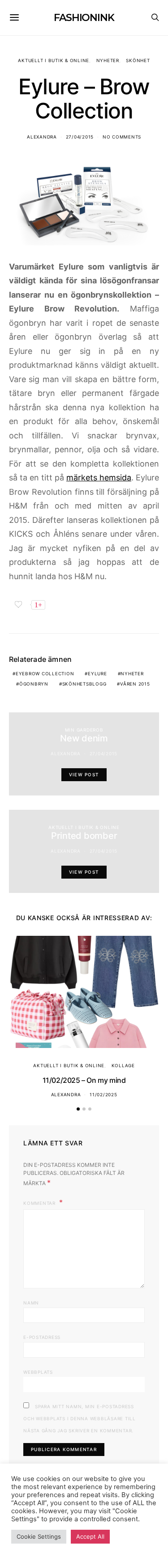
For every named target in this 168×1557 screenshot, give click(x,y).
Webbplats (38, 1372)
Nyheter (107, 60)
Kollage (123, 1065)
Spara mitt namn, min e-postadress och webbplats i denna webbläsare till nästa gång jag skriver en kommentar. (79, 1418)
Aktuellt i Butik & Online (53, 60)
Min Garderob (84, 729)
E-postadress (41, 1337)
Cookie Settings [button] (39, 1536)
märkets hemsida (98, 477)
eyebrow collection (45, 673)
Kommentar (40, 1203)
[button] (78, 1109)
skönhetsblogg (84, 683)
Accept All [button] (90, 1536)
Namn (31, 1302)
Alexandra (42, 136)
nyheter (132, 673)
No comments (122, 136)
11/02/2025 (103, 1094)
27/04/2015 (80, 136)
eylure (97, 673)
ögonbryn (33, 683)
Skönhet (138, 60)
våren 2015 (135, 683)
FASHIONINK (84, 18)
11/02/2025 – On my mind (84, 1080)
